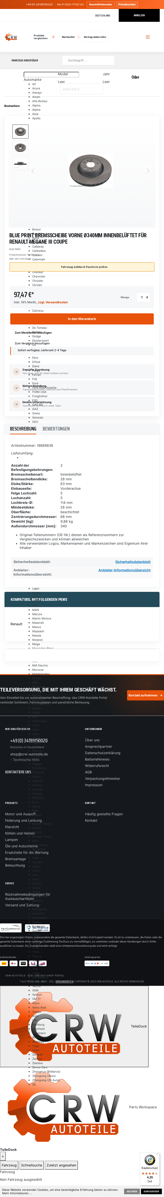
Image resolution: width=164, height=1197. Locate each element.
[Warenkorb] (121, 37)
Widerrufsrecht (97, 766)
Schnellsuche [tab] (31, 1165)
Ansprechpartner (98, 746)
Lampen (11, 839)
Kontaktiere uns (18, 771)
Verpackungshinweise (102, 778)
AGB (88, 772)
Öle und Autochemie (21, 846)
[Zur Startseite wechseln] (11, 37)
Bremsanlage (15, 859)
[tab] (23, 429)
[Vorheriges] (32, 171)
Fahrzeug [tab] (9, 1165)
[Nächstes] (148, 171)
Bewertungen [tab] (56, 429)
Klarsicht (12, 827)
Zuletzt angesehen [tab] (61, 1165)
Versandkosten (64, 981)
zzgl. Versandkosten (53, 302)
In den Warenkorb (82, 319)
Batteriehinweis (97, 759)
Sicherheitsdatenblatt (133, 562)
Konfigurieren (151, 1191)
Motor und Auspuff (20, 814)
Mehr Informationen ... (17, 1193)
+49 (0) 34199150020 (39, 4)
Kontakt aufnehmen (146, 695)
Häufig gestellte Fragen (104, 814)
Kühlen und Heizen (20, 833)
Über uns (92, 740)
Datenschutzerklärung (102, 753)
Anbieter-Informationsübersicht (124, 570)
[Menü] (157, 1154)
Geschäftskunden (100, 4)
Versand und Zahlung (22, 905)
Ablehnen (132, 1191)
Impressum (93, 785)
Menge (125, 297)
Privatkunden (127, 4)
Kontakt (91, 820)
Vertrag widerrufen (95, 36)
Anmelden (139, 15)
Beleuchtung (15, 865)
